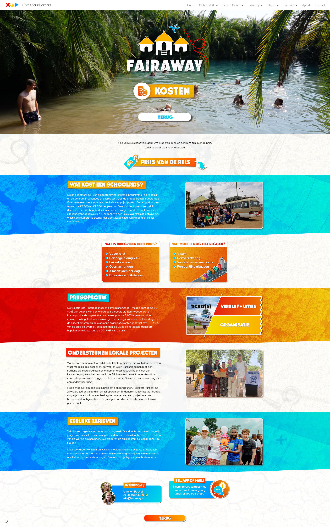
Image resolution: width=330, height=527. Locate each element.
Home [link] (191, 5)
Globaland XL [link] (207, 5)
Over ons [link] (288, 5)
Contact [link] (320, 5)
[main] (165, 145)
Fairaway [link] (254, 5)
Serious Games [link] (231, 5)
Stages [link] (271, 5)
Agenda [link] (306, 5)
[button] (6, 521)
